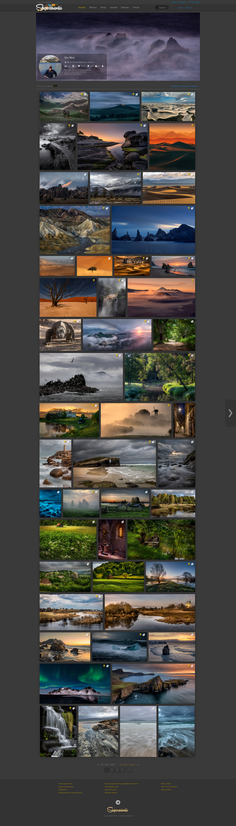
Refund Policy (166, 790)
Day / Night (194, 2)
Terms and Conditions (169, 787)
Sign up (189, 8)
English (174, 2)
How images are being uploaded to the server (121, 784)
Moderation (63, 790)
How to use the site (66, 784)
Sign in (181, 8)
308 (68, 66)
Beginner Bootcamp (66, 787)
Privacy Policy (166, 784)
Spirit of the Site (110, 790)
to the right (127, 765)
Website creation (111, 793)
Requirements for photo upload (70, 793)
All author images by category (185, 86)
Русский (182, 2)
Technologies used (111, 787)
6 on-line (58, 2)
